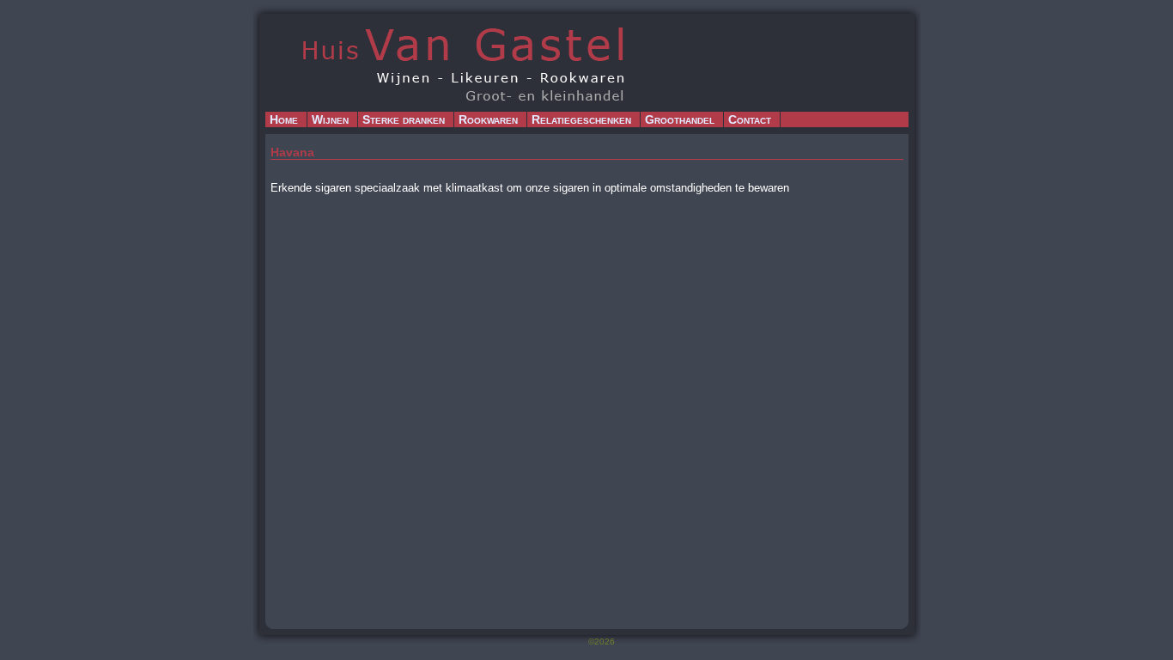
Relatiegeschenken (581, 119)
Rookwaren (488, 119)
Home (284, 119)
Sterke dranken (403, 119)
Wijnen (330, 119)
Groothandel (679, 119)
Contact (749, 119)
